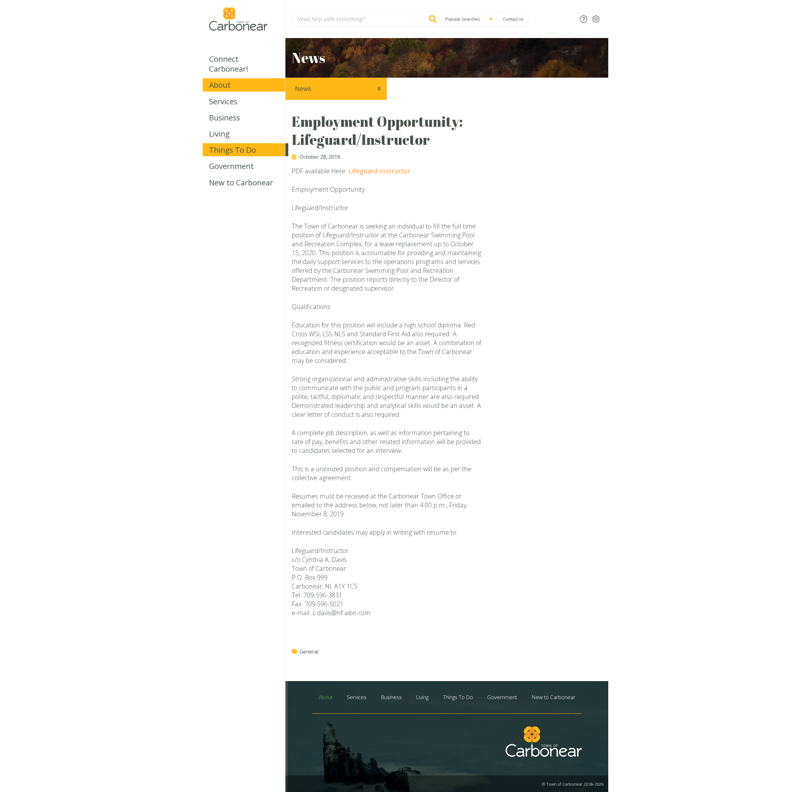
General (309, 651)
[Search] (433, 19)
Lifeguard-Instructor (379, 171)
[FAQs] (583, 19)
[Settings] (596, 19)
